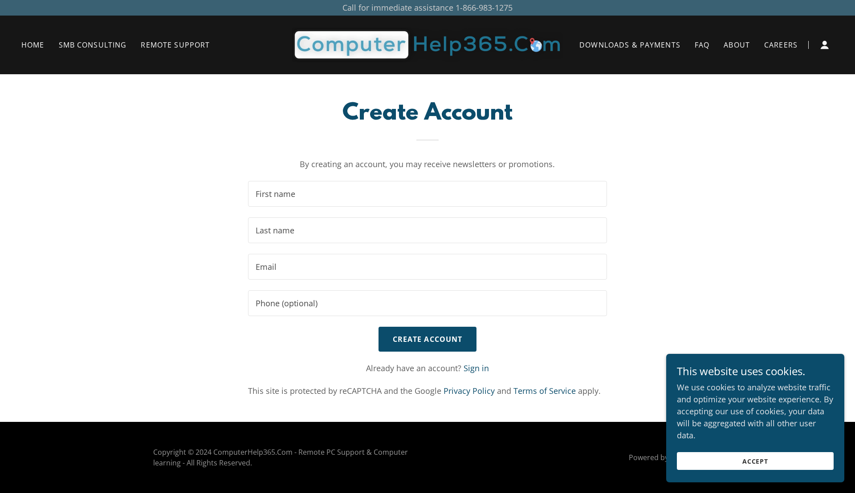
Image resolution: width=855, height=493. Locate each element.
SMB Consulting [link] (93, 45)
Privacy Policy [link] (469, 390)
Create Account (428, 339)
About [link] (737, 45)
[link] (427, 44)
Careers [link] (781, 45)
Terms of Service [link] (544, 390)
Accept (755, 461)
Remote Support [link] (175, 45)
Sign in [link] (476, 368)
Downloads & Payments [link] (629, 45)
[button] (825, 45)
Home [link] (33, 45)
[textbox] (427, 194)
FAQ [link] (702, 45)
